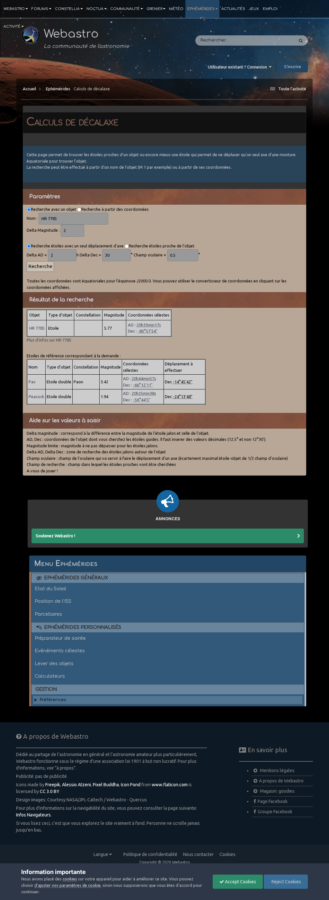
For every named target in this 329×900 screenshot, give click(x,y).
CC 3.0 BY (49, 791)
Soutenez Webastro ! (55, 535)
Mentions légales (277, 770)
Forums (39, 9)
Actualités (233, 9)
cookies (70, 879)
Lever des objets (54, 663)
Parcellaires (48, 614)
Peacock (36, 396)
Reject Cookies (286, 881)
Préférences (53, 700)
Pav (32, 381)
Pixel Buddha (106, 784)
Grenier (154, 9)
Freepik (52, 784)
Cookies (227, 854)
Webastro (14, 9)
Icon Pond (130, 784)
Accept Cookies (240, 881)
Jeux (254, 9)
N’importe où (272, 40)
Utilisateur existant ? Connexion (238, 67)
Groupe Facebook (275, 811)
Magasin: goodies (277, 791)
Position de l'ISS (53, 601)
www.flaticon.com (170, 784)
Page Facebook (273, 801)
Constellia (67, 9)
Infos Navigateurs (33, 814)
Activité (12, 26)
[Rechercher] (301, 40)
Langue (101, 854)
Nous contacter (198, 854)
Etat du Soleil (50, 588)
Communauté (125, 9)
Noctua (94, 9)
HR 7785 (37, 328)
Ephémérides (201, 9)
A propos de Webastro (281, 780)
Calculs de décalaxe (92, 88)
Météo (176, 9)
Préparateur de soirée (60, 638)
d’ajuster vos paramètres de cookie (67, 885)
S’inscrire (292, 66)
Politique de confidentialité (150, 854)
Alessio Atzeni (76, 784)
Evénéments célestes (60, 650)
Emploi (270, 9)
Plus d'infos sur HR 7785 (49, 340)
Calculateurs (50, 676)
